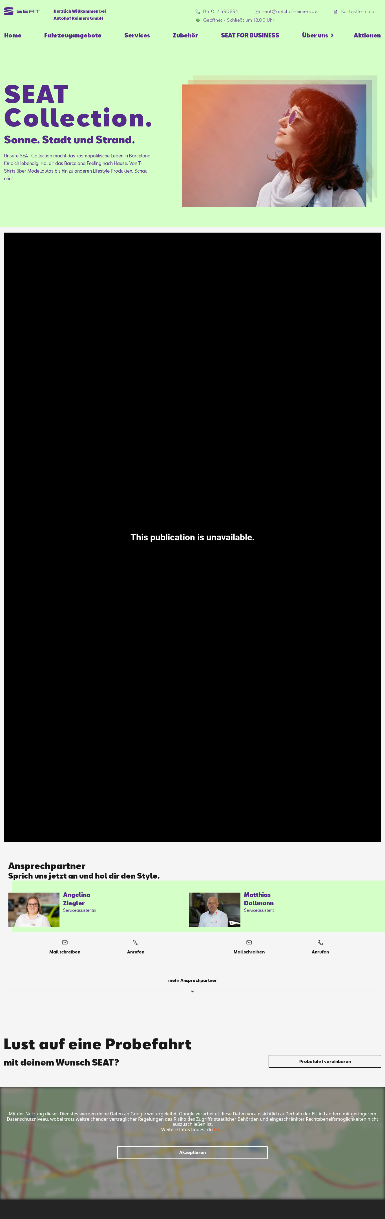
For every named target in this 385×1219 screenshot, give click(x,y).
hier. (218, 1129)
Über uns (315, 35)
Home (12, 35)
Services (137, 35)
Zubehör (185, 35)
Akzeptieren (192, 1152)
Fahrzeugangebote (72, 35)
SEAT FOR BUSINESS (250, 35)
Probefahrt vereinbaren (325, 1061)
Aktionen (367, 35)
